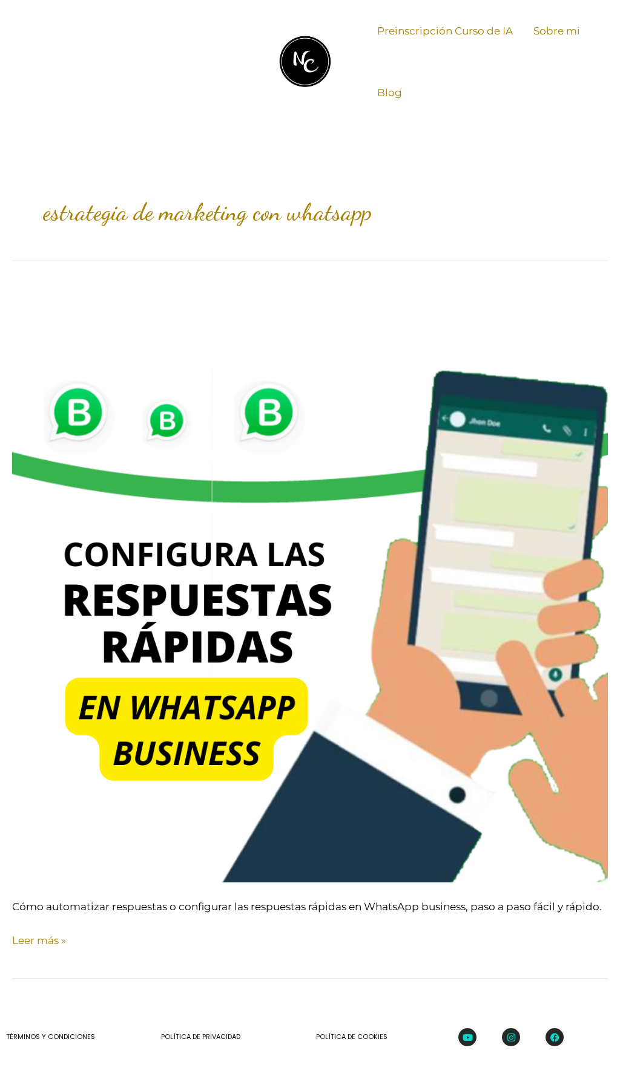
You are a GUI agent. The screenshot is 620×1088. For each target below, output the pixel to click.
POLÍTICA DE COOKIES (352, 1036)
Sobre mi (556, 31)
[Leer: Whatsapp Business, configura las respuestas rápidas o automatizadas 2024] (310, 584)
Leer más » (39, 938)
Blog (389, 92)
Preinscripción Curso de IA (445, 31)
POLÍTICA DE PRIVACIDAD (200, 1036)
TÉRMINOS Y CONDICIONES (50, 1036)
